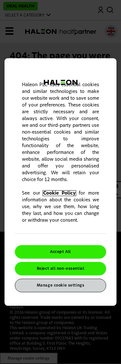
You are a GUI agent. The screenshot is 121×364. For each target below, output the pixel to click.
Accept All (60, 252)
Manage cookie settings (61, 285)
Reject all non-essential (61, 268)
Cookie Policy (59, 193)
